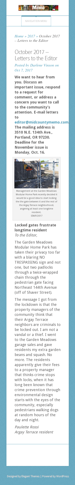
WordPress (62, 476)
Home (19, 35)
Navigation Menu (36, 21)
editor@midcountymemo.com (42, 122)
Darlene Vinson (42, 65)
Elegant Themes (30, 476)
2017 (31, 35)
